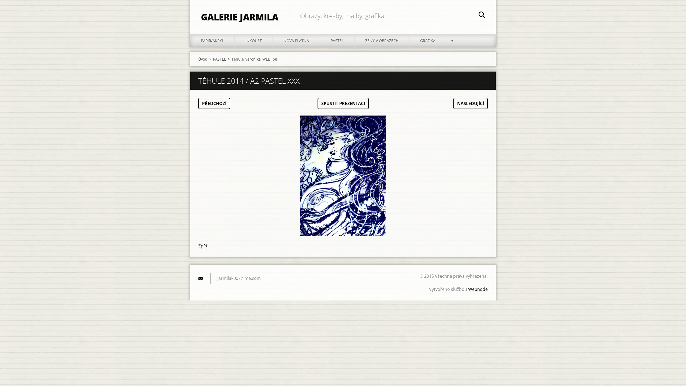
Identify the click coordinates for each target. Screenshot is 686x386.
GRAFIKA (427, 40)
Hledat (482, 15)
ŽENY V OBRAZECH (381, 40)
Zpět (202, 246)
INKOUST (253, 40)
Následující (470, 103)
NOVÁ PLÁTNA (296, 40)
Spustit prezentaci (343, 103)
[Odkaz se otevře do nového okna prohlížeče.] (343, 176)
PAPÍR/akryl (212, 40)
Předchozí (214, 103)
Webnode (478, 289)
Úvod (202, 59)
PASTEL (337, 40)
